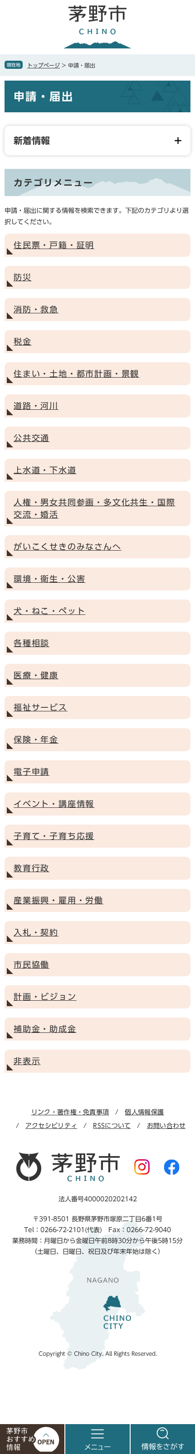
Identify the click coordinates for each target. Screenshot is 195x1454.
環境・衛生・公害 (49, 579)
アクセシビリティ (51, 1126)
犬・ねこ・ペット (49, 611)
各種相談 (31, 643)
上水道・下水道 (45, 470)
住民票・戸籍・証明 (54, 245)
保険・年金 (36, 739)
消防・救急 (36, 309)
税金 (23, 341)
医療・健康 (36, 675)
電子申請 (31, 772)
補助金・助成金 (45, 1029)
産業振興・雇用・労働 (58, 900)
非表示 (27, 1061)
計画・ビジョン (45, 997)
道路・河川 (36, 406)
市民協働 (31, 964)
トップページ (43, 65)
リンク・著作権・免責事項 (70, 1112)
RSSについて (112, 1126)
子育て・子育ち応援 (54, 836)
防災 (23, 277)
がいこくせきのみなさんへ (68, 546)
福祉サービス (41, 707)
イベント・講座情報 (54, 804)
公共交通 (31, 438)
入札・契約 (36, 932)
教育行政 (31, 868)
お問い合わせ (166, 1126)
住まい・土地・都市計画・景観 (76, 373)
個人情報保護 (144, 1112)
